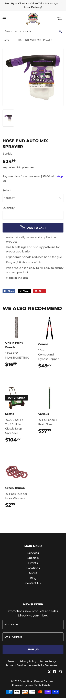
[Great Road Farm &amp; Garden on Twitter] (49, 672)
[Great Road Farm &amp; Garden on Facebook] (54, 672)
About (33, 573)
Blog (33, 578)
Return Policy (47, 661)
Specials (33, 557)
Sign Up (33, 649)
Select (7, 190)
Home (6, 40)
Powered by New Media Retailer (31, 685)
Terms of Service (16, 665)
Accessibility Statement (43, 665)
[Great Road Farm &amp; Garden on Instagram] (60, 672)
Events (33, 563)
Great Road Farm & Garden (36, 681)
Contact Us (33, 583)
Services (33, 553)
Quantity (9, 207)
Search (12, 661)
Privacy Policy (27, 661)
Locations (33, 568)
